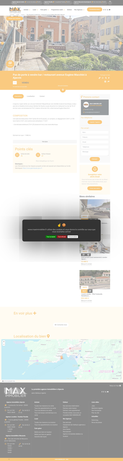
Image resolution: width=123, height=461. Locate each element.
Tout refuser (62, 237)
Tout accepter (51, 237)
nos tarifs (24, 86)
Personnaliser (72, 237)
